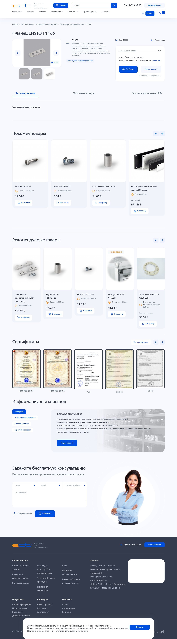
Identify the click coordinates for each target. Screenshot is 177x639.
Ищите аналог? (151, 69)
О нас (65, 605)
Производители (90, 12)
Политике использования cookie (71, 631)
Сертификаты (68, 608)
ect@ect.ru (102, 581)
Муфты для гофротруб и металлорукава (44, 569)
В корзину (25, 203)
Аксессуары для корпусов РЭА (80, 61)
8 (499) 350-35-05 (132, 5)
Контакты (105, 12)
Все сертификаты (141, 342)
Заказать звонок (154, 5)
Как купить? (17, 612)
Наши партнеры (44, 605)
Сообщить (130, 69)
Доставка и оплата (21, 616)
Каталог (42, 12)
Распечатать (160, 40)
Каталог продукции (21, 605)
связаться (156, 60)
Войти (150, 13)
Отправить (46, 513)
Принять (139, 627)
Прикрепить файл (24, 513)
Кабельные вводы (20, 583)
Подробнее (66, 443)
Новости (30, 12)
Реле (64, 566)
